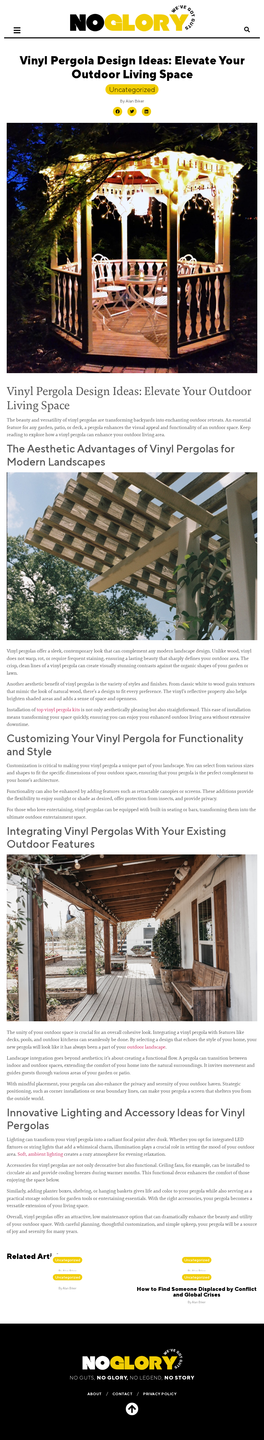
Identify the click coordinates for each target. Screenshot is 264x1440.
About (94, 1394)
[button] (247, 29)
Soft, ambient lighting (40, 1154)
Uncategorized (132, 89)
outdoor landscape (146, 1047)
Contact (122, 1394)
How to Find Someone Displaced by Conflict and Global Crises (197, 1291)
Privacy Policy (160, 1394)
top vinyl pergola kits (58, 710)
